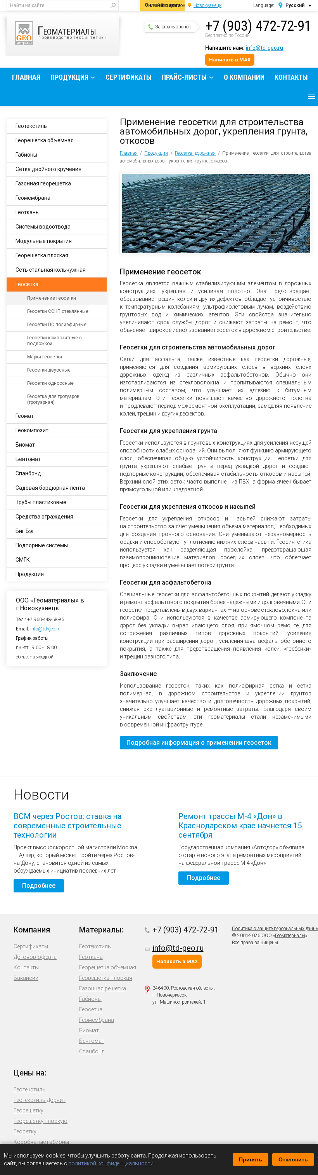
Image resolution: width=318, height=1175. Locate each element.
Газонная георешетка (43, 183)
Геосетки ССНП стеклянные (57, 311)
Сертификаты (128, 77)
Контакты (291, 77)
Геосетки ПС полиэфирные (56, 324)
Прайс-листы (184, 77)
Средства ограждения (44, 516)
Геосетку (25, 1131)
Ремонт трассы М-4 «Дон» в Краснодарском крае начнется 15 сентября (240, 826)
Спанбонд (28, 473)
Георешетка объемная (45, 140)
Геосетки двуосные (49, 370)
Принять (250, 1159)
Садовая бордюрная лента (50, 488)
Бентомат (28, 459)
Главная (26, 77)
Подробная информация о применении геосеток (198, 742)
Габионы (26, 155)
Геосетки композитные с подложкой (54, 340)
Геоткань (27, 212)
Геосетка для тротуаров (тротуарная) (53, 399)
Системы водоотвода (43, 226)
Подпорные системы (42, 545)
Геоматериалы (290, 935)
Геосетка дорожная (195, 153)
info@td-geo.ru (264, 48)
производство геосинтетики (72, 32)
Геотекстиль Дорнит (40, 1100)
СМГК (23, 560)
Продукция (69, 77)
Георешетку (28, 1110)
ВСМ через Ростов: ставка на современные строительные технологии (67, 826)
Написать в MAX (230, 60)
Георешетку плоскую (40, 1121)
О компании (244, 77)
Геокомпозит (32, 430)
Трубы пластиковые (41, 502)
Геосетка (27, 284)
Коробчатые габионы (41, 1142)
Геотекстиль (31, 126)
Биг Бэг (25, 531)
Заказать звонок (173, 27)
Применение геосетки (51, 298)
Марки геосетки (44, 357)
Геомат (25, 416)
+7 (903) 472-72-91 (258, 26)
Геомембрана (33, 198)
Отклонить (293, 1159)
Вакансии (26, 978)
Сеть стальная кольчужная (51, 270)
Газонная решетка (102, 988)
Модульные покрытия (44, 241)
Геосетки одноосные (50, 383)
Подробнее (38, 885)
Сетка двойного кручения (48, 169)
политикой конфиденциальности (111, 1163)
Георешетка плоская (42, 255)
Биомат (25, 445)
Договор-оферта (35, 957)
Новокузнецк (207, 5)
